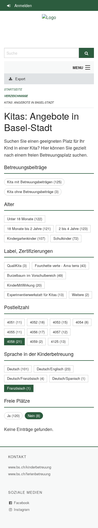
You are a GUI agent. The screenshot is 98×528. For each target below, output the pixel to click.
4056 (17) (37, 331)
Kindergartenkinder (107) (26, 238)
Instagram (22, 509)
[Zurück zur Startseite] (49, 29)
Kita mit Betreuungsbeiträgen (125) (34, 181)
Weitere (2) (80, 294)
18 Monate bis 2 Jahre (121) (29, 228)
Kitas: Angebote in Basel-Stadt (29, 102)
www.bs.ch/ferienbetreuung (30, 473)
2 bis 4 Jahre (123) (73, 228)
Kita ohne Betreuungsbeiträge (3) (33, 191)
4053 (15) (60, 322)
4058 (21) (14, 341)
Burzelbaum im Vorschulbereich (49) (35, 275)
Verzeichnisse (16, 96)
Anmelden (23, 5)
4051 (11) (14, 322)
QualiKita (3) (17, 265)
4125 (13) (58, 341)
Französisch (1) (18, 388)
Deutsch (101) (18, 368)
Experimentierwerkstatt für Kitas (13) (35, 294)
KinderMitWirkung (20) (24, 285)
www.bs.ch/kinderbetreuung (30, 467)
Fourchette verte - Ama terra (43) (60, 265)
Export (20, 78)
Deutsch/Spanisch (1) (68, 378)
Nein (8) (34, 415)
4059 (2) (36, 341)
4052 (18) (37, 322)
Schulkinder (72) (65, 238)
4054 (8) (82, 322)
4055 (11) (14, 331)
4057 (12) (60, 331)
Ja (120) (13, 415)
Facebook (22, 502)
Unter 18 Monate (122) (24, 218)
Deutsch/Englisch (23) (54, 368)
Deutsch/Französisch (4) (25, 378)
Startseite (13, 89)
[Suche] (86, 53)
